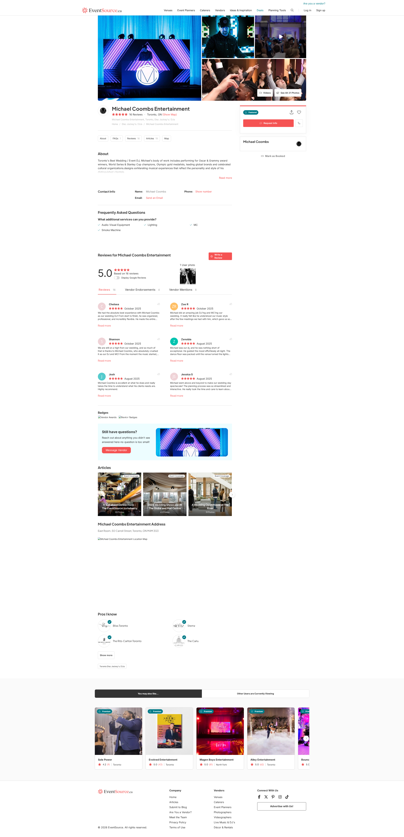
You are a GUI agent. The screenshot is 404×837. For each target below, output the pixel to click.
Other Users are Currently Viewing (255, 693)
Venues (168, 10)
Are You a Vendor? (180, 812)
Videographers (222, 817)
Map (166, 138)
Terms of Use (177, 827)
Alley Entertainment (262, 759)
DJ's (232, 822)
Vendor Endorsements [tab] (142, 289)
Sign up (320, 10)
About (103, 138)
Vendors (220, 10)
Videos (267, 92)
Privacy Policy (177, 822)
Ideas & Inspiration (241, 10)
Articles (152, 138)
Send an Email (154, 197)
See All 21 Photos (290, 92)
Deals (260, 10)
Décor (217, 827)
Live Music (220, 822)
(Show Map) (169, 114)
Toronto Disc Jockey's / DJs (112, 666)
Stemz (191, 625)
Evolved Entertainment (163, 759)
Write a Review (218, 256)
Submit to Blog (178, 807)
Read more (104, 325)
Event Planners (186, 10)
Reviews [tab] (107, 289)
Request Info (270, 123)
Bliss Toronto (120, 625)
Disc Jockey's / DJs (132, 124)
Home (115, 124)
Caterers (205, 10)
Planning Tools (277, 10)
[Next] (232, 495)
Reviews (133, 138)
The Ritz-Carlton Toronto (127, 641)
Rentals (228, 827)
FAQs (117, 138)
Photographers (222, 812)
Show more (106, 655)
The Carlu (193, 641)
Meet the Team (178, 817)
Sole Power (105, 759)
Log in (307, 10)
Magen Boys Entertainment (217, 759)
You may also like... (148, 693)
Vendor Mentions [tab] (183, 289)
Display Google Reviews (133, 277)
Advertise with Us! (281, 806)
